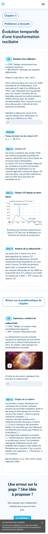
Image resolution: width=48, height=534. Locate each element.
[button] (24, 169)
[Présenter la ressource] (39, 57)
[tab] (32, 57)
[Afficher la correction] (32, 57)
